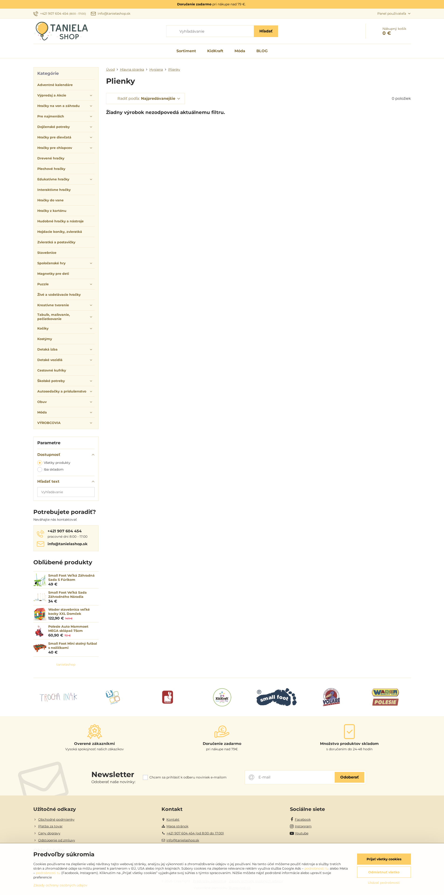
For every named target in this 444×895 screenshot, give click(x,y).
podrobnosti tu (316, 868)
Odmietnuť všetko (383, 872)
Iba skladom (54, 469)
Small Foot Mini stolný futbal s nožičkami (72, 645)
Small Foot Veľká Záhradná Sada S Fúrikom (71, 577)
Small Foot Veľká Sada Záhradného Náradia (67, 594)
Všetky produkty (57, 463)
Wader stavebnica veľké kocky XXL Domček (69, 611)
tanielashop (65, 664)
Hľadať (265, 31)
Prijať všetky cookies (384, 859)
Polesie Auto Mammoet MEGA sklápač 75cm (68, 628)
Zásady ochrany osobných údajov (60, 885)
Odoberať (349, 777)
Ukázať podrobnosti (384, 883)
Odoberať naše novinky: (113, 782)
